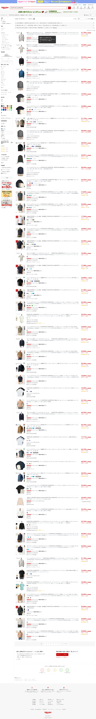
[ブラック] (2, 106)
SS (1, 92)
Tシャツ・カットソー (33, 680)
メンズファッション (18, 679)
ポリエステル (3, 79)
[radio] (1, 21)
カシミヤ (2, 71)
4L (1, 94)
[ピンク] (2, 108)
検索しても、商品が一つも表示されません (24, 657)
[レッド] (5, 108)
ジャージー (3, 85)
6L (5, 94)
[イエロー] (9, 108)
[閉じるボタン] (93, 23)
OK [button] (54, 39)
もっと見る (18, 659)
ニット (2, 69)
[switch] (11, 142)
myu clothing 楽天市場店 (32, 127)
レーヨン (2, 83)
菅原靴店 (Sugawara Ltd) (32, 323)
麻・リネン (3, 72)
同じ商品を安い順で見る (86, 501)
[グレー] (4, 106)
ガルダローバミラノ (31, 90)
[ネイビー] (4, 110)
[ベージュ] (9, 106)
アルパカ (2, 76)
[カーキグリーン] (11, 106)
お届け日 (2, 135)
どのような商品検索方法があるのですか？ (24, 655)
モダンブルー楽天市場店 (32, 163)
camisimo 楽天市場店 (31, 396)
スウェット (3, 80)
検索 (7, 61)
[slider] (1, 56)
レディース (3, 28)
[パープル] (5, 110)
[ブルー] (2, 110)
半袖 (2, 99)
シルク (2, 77)
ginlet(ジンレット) (31, 468)
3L (10, 92)
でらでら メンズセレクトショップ (34, 41)
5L (3, 94)
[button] (66, 7)
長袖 (2, 100)
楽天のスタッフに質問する (62, 654)
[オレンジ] (7, 108)
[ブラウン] (7, 106)
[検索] (69, 8)
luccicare (29, 102)
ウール (2, 68)
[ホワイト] (5, 106)
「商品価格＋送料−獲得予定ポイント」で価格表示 (23, 18)
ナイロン (2, 74)
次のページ (67, 643)
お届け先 (2, 130)
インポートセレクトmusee (32, 225)
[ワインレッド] (4, 108)
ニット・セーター (32, 679)
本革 (2, 82)
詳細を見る (55, 27)
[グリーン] (11, 108)
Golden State (30, 577)
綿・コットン (3, 66)
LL (8, 92)
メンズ (2, 29)
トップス (25, 679)
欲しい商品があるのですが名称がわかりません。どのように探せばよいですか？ (31, 653)
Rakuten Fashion (31, 504)
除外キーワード (4, 173)
